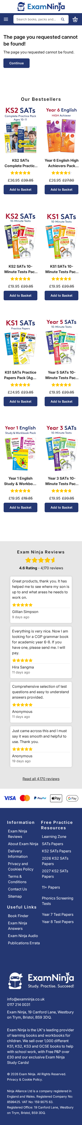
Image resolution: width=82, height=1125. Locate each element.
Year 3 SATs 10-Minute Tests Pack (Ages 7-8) (61, 481)
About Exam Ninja (23, 843)
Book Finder (18, 915)
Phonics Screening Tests (57, 901)
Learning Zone (54, 836)
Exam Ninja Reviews (17, 834)
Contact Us (17, 889)
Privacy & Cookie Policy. (25, 1079)
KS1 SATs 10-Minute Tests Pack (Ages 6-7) (61, 269)
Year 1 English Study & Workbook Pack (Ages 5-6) (20, 481)
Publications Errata (24, 943)
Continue (16, 63)
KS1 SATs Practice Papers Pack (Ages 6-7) (20, 375)
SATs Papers (52, 843)
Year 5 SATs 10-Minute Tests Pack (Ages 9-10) (61, 375)
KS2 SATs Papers (56, 851)
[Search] (63, 19)
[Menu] (8, 19)
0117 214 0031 (18, 1004)
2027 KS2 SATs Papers (55, 874)
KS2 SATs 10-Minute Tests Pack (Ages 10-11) (20, 269)
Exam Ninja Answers (17, 926)
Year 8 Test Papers (58, 921)
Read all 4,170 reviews (41, 778)
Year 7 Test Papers (57, 914)
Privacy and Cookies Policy (20, 866)
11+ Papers (51, 887)
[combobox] (41, 19)
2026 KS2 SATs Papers (55, 861)
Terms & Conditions (17, 879)
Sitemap (15, 896)
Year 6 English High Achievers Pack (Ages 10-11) (62, 163)
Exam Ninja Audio (23, 935)
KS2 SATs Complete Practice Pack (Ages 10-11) (21, 163)
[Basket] (74, 19)
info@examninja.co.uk (26, 999)
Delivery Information (18, 854)
